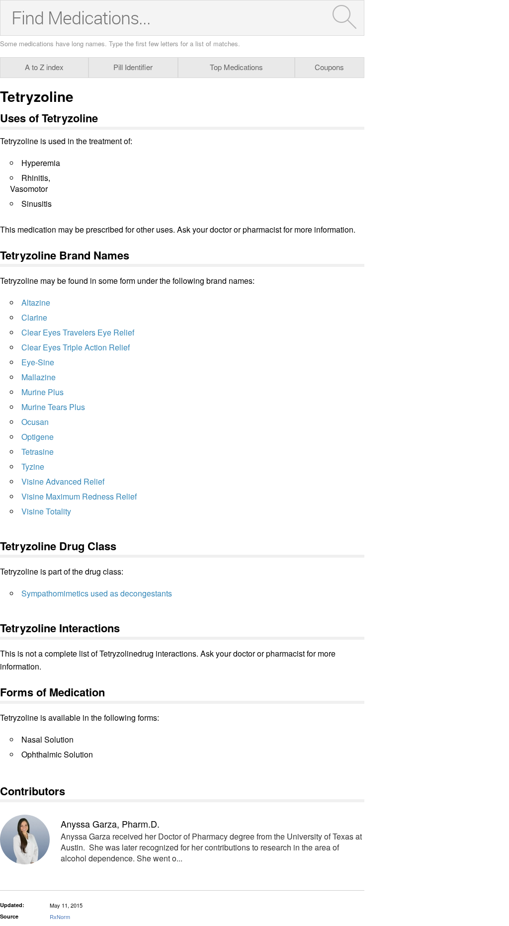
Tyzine (32, 466)
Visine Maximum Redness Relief (79, 496)
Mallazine (38, 377)
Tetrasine (37, 451)
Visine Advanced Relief (62, 481)
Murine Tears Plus (53, 407)
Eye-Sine (37, 362)
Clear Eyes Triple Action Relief (75, 347)
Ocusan (35, 421)
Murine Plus (42, 392)
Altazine (35, 302)
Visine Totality (46, 511)
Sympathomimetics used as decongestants (96, 593)
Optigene (37, 436)
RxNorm (60, 917)
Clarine (34, 317)
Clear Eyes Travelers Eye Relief (77, 332)
